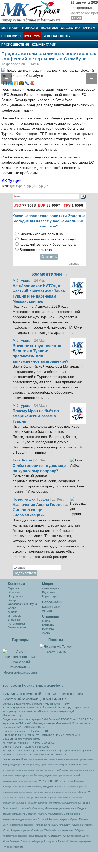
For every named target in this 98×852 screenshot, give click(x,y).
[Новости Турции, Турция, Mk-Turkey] (56, 646)
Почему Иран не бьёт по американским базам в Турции (36, 416)
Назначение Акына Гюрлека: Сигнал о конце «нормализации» (40, 510)
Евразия (13, 588)
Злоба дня (14, 619)
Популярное (16, 596)
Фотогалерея (16, 623)
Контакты (48, 624)
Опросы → (76, 263)
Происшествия (15, 44)
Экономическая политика (41, 234)
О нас (46, 620)
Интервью (14, 615)
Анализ (12, 611)
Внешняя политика (36, 250)
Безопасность (56, 36)
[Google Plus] (32, 83)
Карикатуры (50, 596)
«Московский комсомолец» (22, 699)
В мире (12, 600)
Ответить (49, 257)
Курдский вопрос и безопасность (48, 244)
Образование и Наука (22, 604)
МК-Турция (10, 28)
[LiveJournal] (27, 83)
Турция (43, 186)
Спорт (12, 607)
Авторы (47, 610)
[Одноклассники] (16, 83)
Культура (32, 36)
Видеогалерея (17, 627)
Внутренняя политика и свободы (48, 239)
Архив (46, 632)
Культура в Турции (22, 186)
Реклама (48, 628)
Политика (49, 28)
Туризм (88, 28)
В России (14, 592)
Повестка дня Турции (31, 499)
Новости (30, 28)
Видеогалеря (50, 592)
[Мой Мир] (21, 83)
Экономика (11, 36)
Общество (70, 28)
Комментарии (44, 44)
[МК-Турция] (32, 11)
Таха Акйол (22, 460)
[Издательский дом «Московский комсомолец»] (20, 656)
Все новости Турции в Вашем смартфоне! (33, 685)
